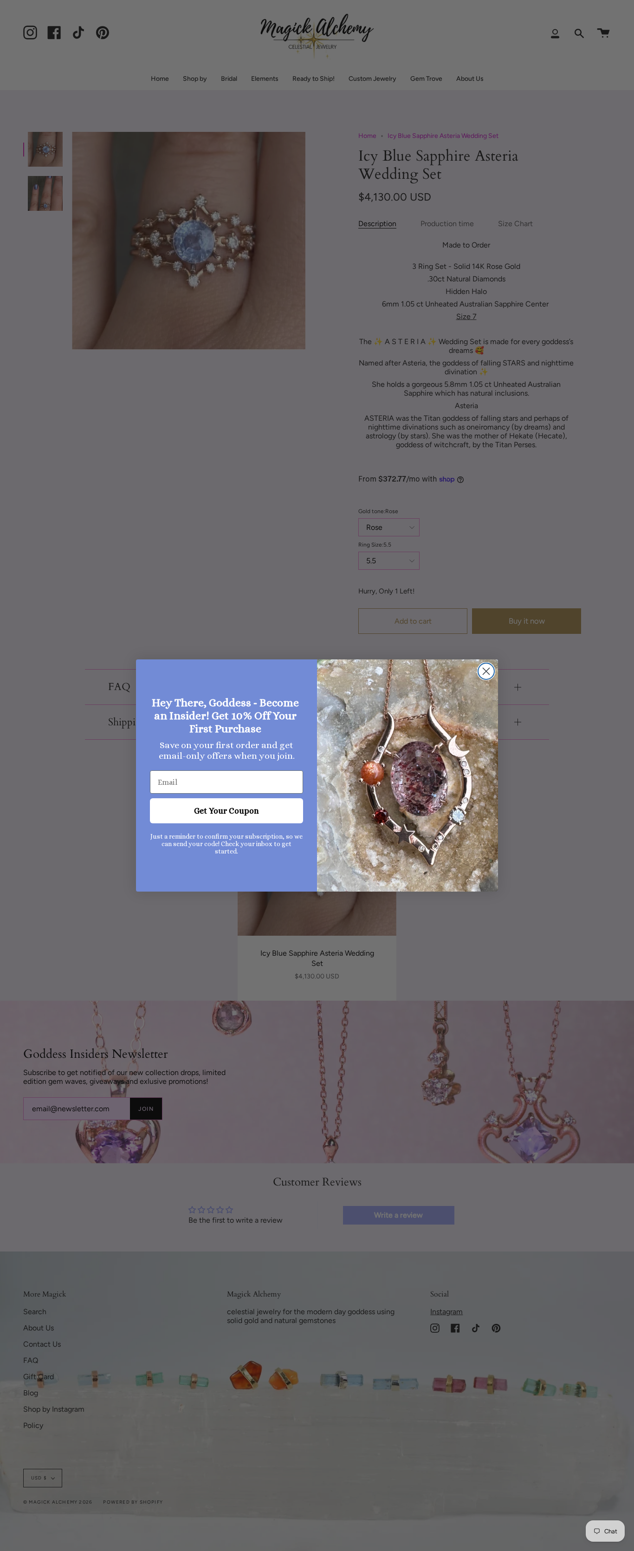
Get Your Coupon (226, 810)
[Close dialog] (486, 671)
